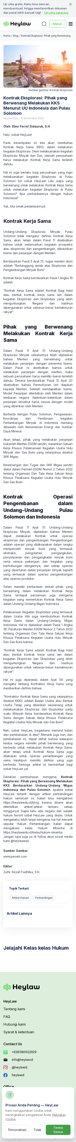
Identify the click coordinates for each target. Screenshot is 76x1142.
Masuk (57, 24)
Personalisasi (17, 1130)
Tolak (37, 1130)
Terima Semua (58, 1130)
